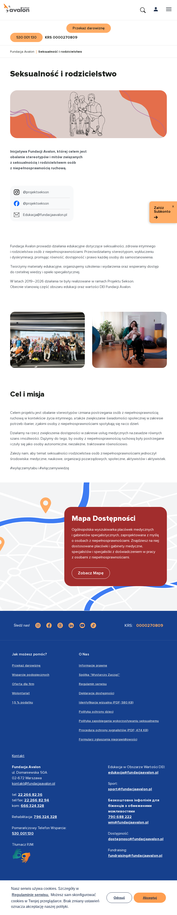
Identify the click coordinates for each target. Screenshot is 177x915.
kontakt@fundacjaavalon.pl (33, 783)
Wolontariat (21, 693)
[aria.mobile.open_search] (143, 10)
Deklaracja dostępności (96, 693)
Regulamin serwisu (93, 684)
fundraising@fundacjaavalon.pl (135, 855)
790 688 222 (120, 817)
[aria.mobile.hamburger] (168, 10)
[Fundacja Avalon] (16, 8)
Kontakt (18, 756)
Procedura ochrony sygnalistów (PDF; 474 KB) (113, 730)
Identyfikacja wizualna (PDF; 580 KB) (106, 702)
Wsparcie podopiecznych (30, 675)
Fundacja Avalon (22, 52)
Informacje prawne (93, 665)
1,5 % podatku (22, 702)
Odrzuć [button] (119, 898)
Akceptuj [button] (150, 898)
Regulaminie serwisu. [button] (30, 895)
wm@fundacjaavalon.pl (128, 822)
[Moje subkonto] (155, 10)
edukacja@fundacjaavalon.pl (133, 772)
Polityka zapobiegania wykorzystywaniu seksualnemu (119, 721)
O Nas (84, 654)
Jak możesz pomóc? (29, 654)
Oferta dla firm (23, 684)
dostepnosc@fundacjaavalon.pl (135, 839)
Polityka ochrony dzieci (96, 712)
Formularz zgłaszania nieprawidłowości (108, 739)
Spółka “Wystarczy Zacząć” (99, 675)
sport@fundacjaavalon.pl (130, 789)
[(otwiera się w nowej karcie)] (38, 625)
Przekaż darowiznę (26, 665)
